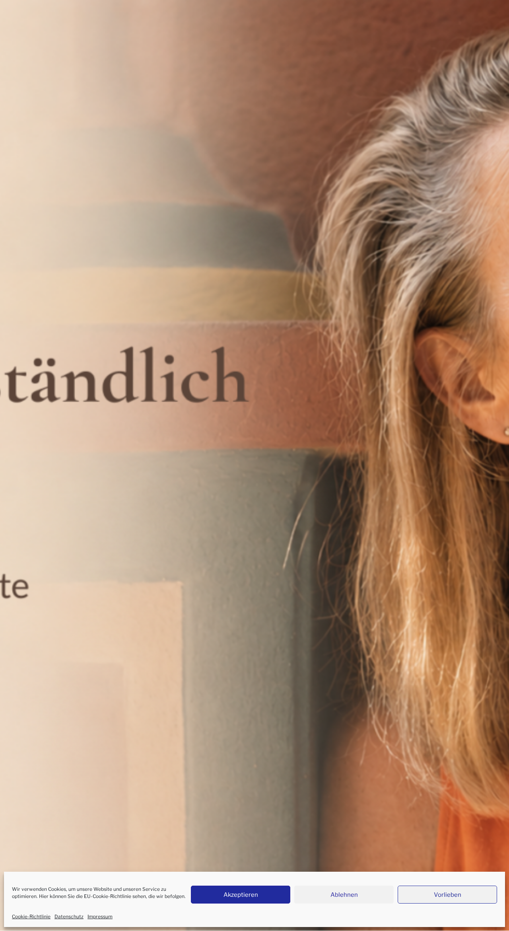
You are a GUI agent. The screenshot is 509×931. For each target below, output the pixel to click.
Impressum (100, 916)
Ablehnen (344, 894)
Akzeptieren (240, 894)
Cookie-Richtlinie (31, 916)
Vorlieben (447, 894)
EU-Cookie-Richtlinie (107, 896)
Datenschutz (69, 916)
